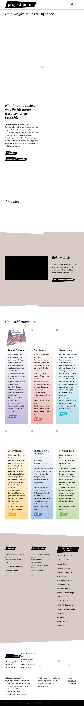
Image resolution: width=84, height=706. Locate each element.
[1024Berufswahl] (42, 337)
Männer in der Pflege (66, 593)
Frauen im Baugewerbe (66, 609)
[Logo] (21, 4)
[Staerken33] (13, 30)
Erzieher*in (62, 625)
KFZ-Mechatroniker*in (66, 605)
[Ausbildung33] (69, 55)
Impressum (72, 681)
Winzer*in (62, 576)
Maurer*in (62, 617)
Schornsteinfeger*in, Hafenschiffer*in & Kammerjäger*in (65, 560)
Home (70, 678)
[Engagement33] (42, 54)
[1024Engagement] (42, 438)
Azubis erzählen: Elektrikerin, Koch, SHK (65, 570)
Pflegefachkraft (64, 588)
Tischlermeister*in (65, 580)
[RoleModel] (42, 580)
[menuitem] (71, 6)
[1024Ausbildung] (67, 438)
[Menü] (76, 4)
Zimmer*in (62, 613)
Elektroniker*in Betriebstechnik (63, 599)
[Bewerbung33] (69, 31)
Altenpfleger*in (64, 584)
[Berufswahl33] (42, 30)
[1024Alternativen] (16, 438)
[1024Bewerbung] (67, 337)
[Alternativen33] (13, 53)
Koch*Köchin (63, 621)
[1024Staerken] (16, 337)
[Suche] (71, 7)
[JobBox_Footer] (16, 583)
